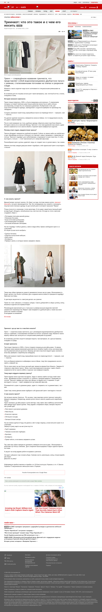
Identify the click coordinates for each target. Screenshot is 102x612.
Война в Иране (15, 17)
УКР (8, 2)
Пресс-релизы (76, 14)
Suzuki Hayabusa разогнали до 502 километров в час (22, 535)
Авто (56, 14)
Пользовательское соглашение (54, 563)
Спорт (64, 11)
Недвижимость (43, 14)
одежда (9, 477)
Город (45, 11)
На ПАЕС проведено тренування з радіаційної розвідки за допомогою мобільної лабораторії (90, 33)
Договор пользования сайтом (53, 555)
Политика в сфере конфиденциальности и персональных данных (52, 559)
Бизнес (57, 11)
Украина (38, 11)
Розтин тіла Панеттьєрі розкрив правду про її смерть (87, 176)
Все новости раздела (9, 14)
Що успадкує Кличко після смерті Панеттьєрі (87, 195)
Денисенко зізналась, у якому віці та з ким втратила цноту (86, 189)
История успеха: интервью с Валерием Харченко (21, 541)
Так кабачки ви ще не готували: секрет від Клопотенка (87, 170)
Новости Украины (72, 152)
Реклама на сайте (30, 557)
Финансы (35, 14)
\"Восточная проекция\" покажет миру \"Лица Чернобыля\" (24, 533)
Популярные (78, 26)
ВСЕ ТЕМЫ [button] (93, 17)
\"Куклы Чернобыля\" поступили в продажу (19, 530)
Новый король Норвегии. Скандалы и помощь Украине (86, 65)
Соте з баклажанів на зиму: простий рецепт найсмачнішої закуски (86, 183)
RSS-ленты (10, 561)
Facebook (9, 555)
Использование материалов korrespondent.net (30, 561)
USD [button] (17, 7)
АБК (81, 14)
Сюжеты (70, 61)
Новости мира (71, 145)
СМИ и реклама (62, 14)
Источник (7, 316)
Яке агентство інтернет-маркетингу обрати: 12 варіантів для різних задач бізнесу (81, 54)
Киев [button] (5, 7)
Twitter (8, 558)
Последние (70, 26)
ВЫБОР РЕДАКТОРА (73, 100)
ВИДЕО (75, 2)
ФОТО (79, 2)
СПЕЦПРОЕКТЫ (94, 2)
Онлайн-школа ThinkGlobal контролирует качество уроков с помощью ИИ (83, 45)
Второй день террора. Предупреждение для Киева (84, 84)
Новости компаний (27, 14)
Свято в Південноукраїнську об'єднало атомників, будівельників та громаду (82, 41)
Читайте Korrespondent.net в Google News (34, 472)
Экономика (19, 14)
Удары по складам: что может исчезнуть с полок (85, 78)
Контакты (27, 555)
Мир (51, 11)
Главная (30, 11)
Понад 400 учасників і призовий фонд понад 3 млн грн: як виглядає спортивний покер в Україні (82, 50)
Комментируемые (87, 26)
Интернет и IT (51, 14)
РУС (5, 2)
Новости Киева (72, 123)
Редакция (48, 565)
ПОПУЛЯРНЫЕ (86, 2)
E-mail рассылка (11, 564)
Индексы (69, 14)
